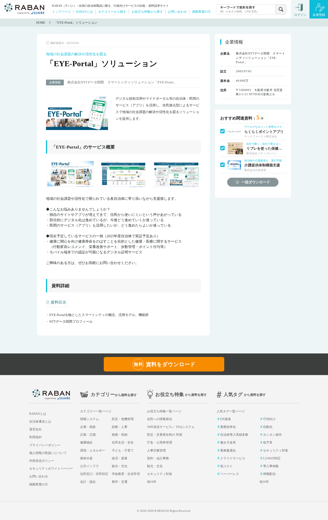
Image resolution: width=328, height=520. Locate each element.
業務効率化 (228, 427)
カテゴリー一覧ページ (95, 411)
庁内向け (269, 419)
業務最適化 (228, 450)
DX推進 (225, 419)
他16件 (151, 481)
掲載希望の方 (201, 11)
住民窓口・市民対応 (94, 474)
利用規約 (35, 437)
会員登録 (319, 15)
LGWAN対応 (271, 458)
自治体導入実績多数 (234, 434)
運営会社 (35, 429)
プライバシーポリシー (44, 445)
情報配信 (269, 474)
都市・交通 (119, 481)
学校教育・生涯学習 (126, 474)
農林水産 (86, 458)
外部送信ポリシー (41, 460)
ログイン (300, 15)
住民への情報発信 (159, 419)
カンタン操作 (272, 434)
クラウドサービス (232, 458)
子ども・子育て (123, 450)
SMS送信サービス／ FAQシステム (171, 427)
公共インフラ (89, 466)
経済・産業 (119, 458)
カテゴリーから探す (112, 11)
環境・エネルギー (92, 450)
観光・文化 (119, 466)
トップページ (61, 11)
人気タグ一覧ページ (231, 411)
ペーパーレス (229, 474)
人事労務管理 (156, 450)
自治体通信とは (40, 421)
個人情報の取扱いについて (48, 453)
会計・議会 (88, 481)
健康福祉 (86, 442)
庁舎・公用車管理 (159, 442)
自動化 (267, 427)
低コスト (226, 466)
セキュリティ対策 (159, 474)
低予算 (267, 442)
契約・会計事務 (158, 458)
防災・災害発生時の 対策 (164, 434)
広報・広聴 (88, 434)
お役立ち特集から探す (147, 11)
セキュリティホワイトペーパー (51, 468)
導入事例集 (271, 466)
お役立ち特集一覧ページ (164, 411)
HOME (40, 22)
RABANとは (84, 11)
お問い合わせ (177, 11)
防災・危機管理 (123, 419)
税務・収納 (119, 434)
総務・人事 (119, 427)
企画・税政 (88, 427)
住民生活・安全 (123, 442)
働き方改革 (228, 442)
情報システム (89, 419)
